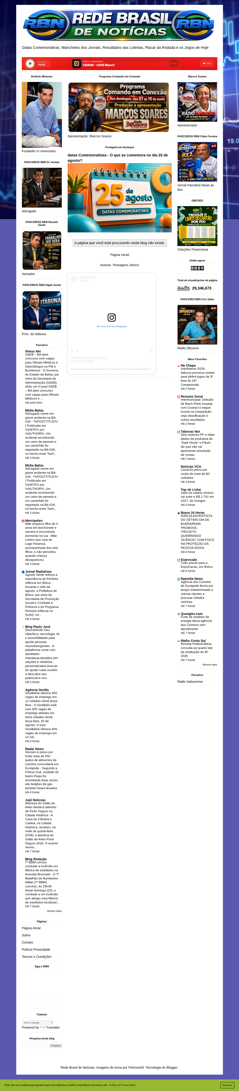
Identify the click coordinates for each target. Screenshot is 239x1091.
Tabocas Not (190, 431)
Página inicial (119, 255)
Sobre (26, 935)
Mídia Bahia (34, 410)
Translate (53, 1027)
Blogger (171, 1067)
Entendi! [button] (227, 1085)
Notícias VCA (191, 466)
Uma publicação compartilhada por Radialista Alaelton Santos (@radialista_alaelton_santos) (117, 369)
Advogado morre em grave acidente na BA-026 (40, 417)
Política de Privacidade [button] (122, 1085)
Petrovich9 (136, 1067)
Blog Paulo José (37, 627)
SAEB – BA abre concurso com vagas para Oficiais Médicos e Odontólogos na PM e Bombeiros (41, 362)
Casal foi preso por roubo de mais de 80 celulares (195, 473)
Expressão (189, 559)
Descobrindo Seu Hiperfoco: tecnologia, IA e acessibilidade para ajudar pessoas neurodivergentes (42, 638)
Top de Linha (191, 489)
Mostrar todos (54, 911)
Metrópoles (34, 520)
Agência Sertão (37, 690)
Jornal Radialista (38, 571)
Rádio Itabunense (190, 681)
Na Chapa (188, 365)
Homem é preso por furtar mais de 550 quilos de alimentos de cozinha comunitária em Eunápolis (42, 760)
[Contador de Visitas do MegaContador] (197, 269)
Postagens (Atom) (126, 265)
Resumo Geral (192, 396)
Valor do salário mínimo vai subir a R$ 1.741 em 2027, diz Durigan (197, 496)
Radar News (34, 749)
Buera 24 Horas (193, 512)
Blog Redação (36, 859)
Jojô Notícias (35, 800)
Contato (27, 942)
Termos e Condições (36, 956)
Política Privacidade (36, 949)
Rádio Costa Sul (193, 640)
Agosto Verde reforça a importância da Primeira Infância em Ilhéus (41, 578)
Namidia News (192, 578)
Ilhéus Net (33, 351)
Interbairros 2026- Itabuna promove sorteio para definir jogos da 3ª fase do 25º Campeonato (198, 376)
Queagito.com (192, 614)
